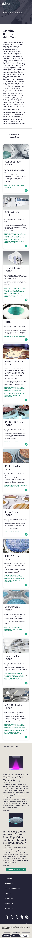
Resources (9, 908)
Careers (8, 893)
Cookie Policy (7, 932)
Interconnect (16, 185)
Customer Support (12, 888)
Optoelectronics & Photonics (14, 241)
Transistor (8, 187)
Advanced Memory (10, 184)
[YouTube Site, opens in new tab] (22, 917)
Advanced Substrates (19, 234)
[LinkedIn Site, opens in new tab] (17, 917)
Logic (12, 629)
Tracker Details (26, 932)
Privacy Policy (16, 932)
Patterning (15, 393)
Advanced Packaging (11, 441)
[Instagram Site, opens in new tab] (27, 917)
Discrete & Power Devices (12, 390)
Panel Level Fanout (10, 242)
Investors (9, 898)
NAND (22, 185)
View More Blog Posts (16, 870)
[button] (17, 878)
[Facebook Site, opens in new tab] (7, 917)
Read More (7, 810)
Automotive (8, 238)
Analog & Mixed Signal (11, 236)
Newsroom (9, 903)
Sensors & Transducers (17, 336)
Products (9, 883)
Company (8, 878)
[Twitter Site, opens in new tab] (12, 917)
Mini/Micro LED (14, 239)
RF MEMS (6, 336)
